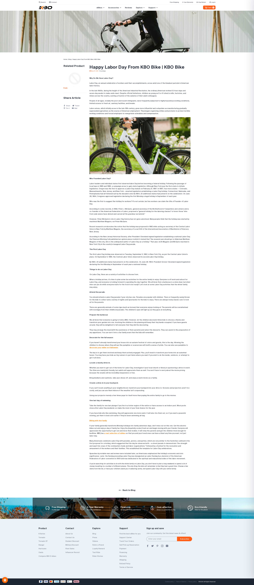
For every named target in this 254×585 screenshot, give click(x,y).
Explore (139, 8)
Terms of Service (126, 567)
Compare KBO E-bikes (47, 556)
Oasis (41, 552)
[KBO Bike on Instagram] (162, 546)
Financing (123, 552)
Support (152, 8)
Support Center (125, 537)
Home (65, 59)
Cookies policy (169, 581)
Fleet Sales (69, 548)
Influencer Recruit (72, 552)
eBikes (100, 8)
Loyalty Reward (98, 548)
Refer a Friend (98, 545)
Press (94, 537)
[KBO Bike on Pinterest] (157, 546)
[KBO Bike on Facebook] (147, 546)
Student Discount (72, 541)
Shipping (122, 560)
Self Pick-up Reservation (129, 545)
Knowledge (102, 71)
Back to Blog (128, 490)
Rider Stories (97, 556)
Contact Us (69, 537)
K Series (42, 534)
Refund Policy (124, 563)
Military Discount (72, 545)
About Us (69, 534)
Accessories (114, 8)
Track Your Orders (126, 541)
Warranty (123, 556)
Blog (69, 59)
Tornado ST (43, 541)
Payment (122, 548)
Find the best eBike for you (129, 534)
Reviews (128, 8)
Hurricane (42, 548)
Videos (95, 541)
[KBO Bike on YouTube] (167, 546)
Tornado (42, 537)
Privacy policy (193, 581)
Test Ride (96, 552)
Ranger (41, 545)
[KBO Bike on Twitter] (152, 546)
